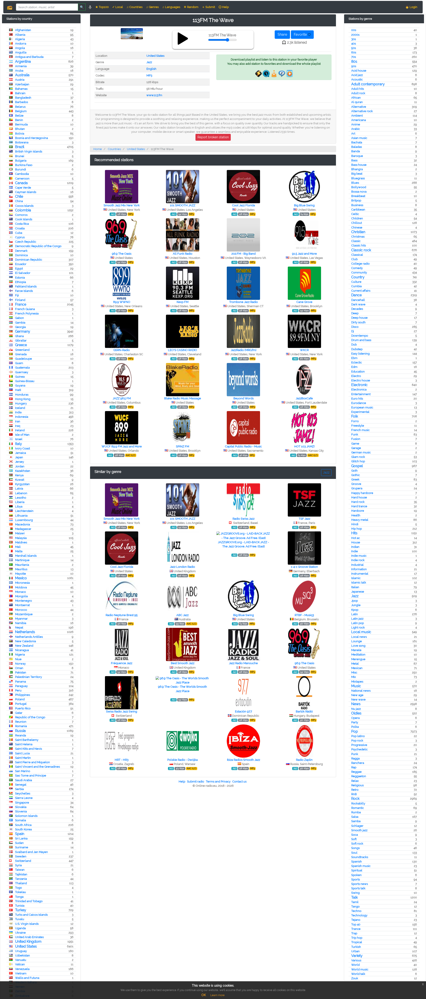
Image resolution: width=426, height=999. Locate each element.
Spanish (356, 861)
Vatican (20, 964)
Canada (21, 183)
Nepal (19, 627)
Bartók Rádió (304, 711)
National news (361, 690)
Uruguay (21, 951)
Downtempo (359, 335)
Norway (20, 663)
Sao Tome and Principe (30, 775)
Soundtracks (359, 857)
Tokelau (20, 892)
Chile (19, 196)
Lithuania (21, 515)
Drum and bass (361, 340)
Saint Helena (23, 744)
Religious (357, 785)
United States (26, 946)
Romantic (357, 808)
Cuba (18, 232)
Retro (355, 789)
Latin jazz (357, 618)
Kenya (19, 475)
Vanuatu (20, 960)
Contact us (239, 781)
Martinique (22, 560)
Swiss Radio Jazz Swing (121, 711)
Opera (355, 718)
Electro (356, 376)
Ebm (354, 358)
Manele (356, 650)
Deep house (359, 317)
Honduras (21, 394)
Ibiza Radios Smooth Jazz (243, 759)
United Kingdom (28, 941)
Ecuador (20, 264)
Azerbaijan (22, 84)
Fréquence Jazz (121, 663)
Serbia (19, 789)
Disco (355, 326)
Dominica (21, 255)
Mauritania (22, 564)
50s (353, 48)
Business (357, 205)
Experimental (360, 412)
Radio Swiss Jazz (243, 518)
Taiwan (20, 869)
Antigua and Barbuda (29, 57)
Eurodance (358, 403)
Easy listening (360, 353)
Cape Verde (23, 187)
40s (353, 43)
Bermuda (21, 124)
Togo (18, 887)
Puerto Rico (23, 708)
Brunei (19, 156)
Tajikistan (21, 874)
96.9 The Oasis (121, 253)
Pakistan (20, 672)
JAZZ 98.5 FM (122, 398)
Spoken (356, 875)
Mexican (357, 668)
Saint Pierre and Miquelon (32, 762)
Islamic (356, 578)
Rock (355, 798)
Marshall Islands (26, 555)
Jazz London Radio (182, 566)
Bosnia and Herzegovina (31, 138)
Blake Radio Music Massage (182, 398)
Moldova (21, 587)
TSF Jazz (304, 518)
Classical (357, 254)
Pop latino (358, 736)
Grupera (356, 488)
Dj (352, 331)
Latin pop (357, 623)
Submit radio (195, 781)
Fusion (355, 439)
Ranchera (357, 763)
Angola (20, 48)
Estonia (20, 277)
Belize (19, 115)
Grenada (21, 354)
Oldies (356, 713)
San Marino (22, 771)
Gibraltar (21, 340)
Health (355, 515)
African (356, 97)
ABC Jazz (182, 615)
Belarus (20, 106)
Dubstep (357, 349)
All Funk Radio (182, 253)
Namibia (20, 623)
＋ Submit (208, 7)
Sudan (19, 843)
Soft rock (357, 843)
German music (361, 452)
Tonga (19, 896)
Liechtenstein (24, 511)
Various (356, 960)
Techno (356, 911)
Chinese (356, 227)
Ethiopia (20, 282)
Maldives (21, 542)
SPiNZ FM (182, 446)
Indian (355, 546)
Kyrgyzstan (22, 484)
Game (355, 443)
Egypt (19, 268)
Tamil (355, 902)
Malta (18, 551)
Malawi (20, 533)
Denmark (21, 250)
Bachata (356, 142)
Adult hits (357, 88)
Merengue (358, 659)
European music (362, 407)
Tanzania (21, 878)
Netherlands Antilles (29, 636)
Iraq (17, 425)
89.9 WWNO (121, 302)
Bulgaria (20, 160)
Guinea (20, 376)
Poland (20, 699)
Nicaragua (22, 650)
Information (359, 569)
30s (353, 39)
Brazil (19, 147)
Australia (22, 75)
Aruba (19, 70)
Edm (354, 367)
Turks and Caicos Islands (31, 914)
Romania (21, 726)
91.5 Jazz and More (304, 253)
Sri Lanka (21, 838)
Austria (19, 79)
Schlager (357, 825)
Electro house (360, 380)
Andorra (20, 43)
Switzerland (23, 860)
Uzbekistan (22, 955)
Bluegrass (358, 178)
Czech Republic (25, 241)
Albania (20, 34)
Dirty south (358, 322)
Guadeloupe (23, 358)
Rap (353, 767)
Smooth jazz (359, 830)
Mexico (21, 578)
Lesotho (20, 497)
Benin (19, 120)
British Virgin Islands (28, 151)
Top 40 (355, 924)
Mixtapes (357, 681)
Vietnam (20, 973)
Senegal (20, 784)
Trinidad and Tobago (29, 901)
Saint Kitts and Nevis (28, 748)
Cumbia (356, 286)
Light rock (358, 627)
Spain (19, 834)
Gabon (19, 318)
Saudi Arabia (23, 780)
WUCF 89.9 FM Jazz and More (122, 446)
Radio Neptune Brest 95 (122, 615)
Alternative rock (362, 111)
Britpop (356, 200)
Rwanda (20, 735)
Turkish (356, 946)
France (20, 304)
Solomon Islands (26, 816)
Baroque (357, 156)
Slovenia (21, 811)
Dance (356, 295)
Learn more (217, 995)
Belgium (21, 111)
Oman (19, 668)
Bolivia (19, 133)
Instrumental (359, 573)
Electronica (359, 389)
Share (282, 34)
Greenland (22, 349)
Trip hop (356, 937)
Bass (354, 160)
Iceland (20, 408)
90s (353, 66)
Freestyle (357, 425)
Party (354, 722)
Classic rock (361, 250)
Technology (359, 915)
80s (354, 61)
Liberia (19, 502)
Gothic (355, 475)
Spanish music (361, 866)
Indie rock (358, 560)
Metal (355, 663)
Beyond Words (243, 398)
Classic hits (358, 245)
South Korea (23, 829)
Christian (358, 232)
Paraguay (21, 686)
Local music (361, 632)
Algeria (20, 39)
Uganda (20, 928)
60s (353, 52)
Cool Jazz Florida (243, 205)
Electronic (359, 385)
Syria (18, 865)
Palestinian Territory (28, 677)
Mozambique (24, 614)
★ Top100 (102, 7)
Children (357, 218)
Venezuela (22, 969)
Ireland (20, 430)
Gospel (357, 466)
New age (357, 695)
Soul (354, 852)
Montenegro (23, 600)
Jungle (356, 605)
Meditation (358, 654)
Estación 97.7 (243, 711)
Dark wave (358, 304)
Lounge (356, 641)
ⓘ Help (224, 7)
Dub (354, 344)
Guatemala (22, 367)
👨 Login (411, 7)
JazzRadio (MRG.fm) (243, 350)
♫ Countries (134, 7)
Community (359, 272)
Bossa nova (359, 191)
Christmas (358, 236)
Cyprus (20, 237)
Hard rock (358, 501)
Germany (22, 331)
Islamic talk (358, 582)
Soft (354, 839)
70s (353, 57)
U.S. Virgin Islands (27, 923)
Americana (358, 120)
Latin (354, 614)
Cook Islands (23, 219)
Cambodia (22, 174)
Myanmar (21, 618)
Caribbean (358, 209)
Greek (355, 479)
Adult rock (358, 93)
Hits (354, 533)
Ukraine (20, 932)
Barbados (21, 102)
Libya (18, 506)
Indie (354, 551)
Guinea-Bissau (24, 381)
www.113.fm (154, 95)
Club (354, 259)
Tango (355, 906)
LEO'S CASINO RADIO (182, 350)
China (19, 201)
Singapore (22, 802)
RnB (354, 794)
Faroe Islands (24, 291)
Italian (355, 587)
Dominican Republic (28, 259)
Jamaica (20, 453)
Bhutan (20, 129)
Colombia (23, 210)
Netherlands (25, 632)
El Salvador (22, 273)
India (18, 412)
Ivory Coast (22, 448)
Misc (354, 672)
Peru (18, 690)
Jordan (19, 466)
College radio (360, 263)
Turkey (20, 910)
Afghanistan (23, 30)
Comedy (357, 268)
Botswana (21, 142)
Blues (355, 182)
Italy (18, 444)
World (355, 964)
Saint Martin (23, 757)
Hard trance (359, 506)
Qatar (18, 712)
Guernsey (21, 372)
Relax (355, 780)
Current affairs (360, 290)
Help (182, 781)
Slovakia (20, 807)
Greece (21, 345)
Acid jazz (357, 75)
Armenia (21, 66)
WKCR (304, 350)
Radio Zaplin (304, 759)
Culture (356, 281)
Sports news (359, 884)
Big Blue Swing (304, 205)
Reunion (20, 721)
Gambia (20, 322)
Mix (353, 677)
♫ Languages (171, 7)
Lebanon (21, 493)
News (356, 704)
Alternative (358, 106)
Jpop (354, 600)
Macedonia (22, 524)
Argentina (23, 61)
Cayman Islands (25, 192)
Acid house (358, 70)
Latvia (19, 488)
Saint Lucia (22, 753)
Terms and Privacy (218, 781)
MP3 (149, 75)
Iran (17, 421)
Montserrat (22, 605)
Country (358, 277)
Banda (355, 151)
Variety (357, 956)
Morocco (21, 609)
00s (353, 30)
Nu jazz (356, 708)
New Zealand (24, 645)
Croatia (20, 228)
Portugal (21, 703)
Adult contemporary (368, 84)
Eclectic (356, 362)
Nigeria (20, 654)
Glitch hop (358, 461)
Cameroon (22, 178)
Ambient (357, 115)
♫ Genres (152, 7)
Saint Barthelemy (26, 739)
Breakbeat (358, 196)
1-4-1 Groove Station (304, 566)
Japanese (357, 591)
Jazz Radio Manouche (243, 663)
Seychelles (22, 793)
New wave (358, 699)
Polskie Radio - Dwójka (182, 759)
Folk (354, 416)
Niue (18, 659)
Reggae (356, 771)
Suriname (21, 847)
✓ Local (117, 7)
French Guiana (25, 309)
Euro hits (357, 398)
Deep (355, 313)
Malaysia (21, 538)
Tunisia (19, 905)
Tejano (355, 919)
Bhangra (357, 169)
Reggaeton (358, 776)
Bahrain (20, 93)
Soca (354, 834)
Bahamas (21, 88)
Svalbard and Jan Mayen (31, 852)
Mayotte (20, 573)
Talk (354, 897)
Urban (355, 951)
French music (360, 430)
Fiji (17, 295)
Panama (20, 681)
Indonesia (21, 416)
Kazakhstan (22, 470)
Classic (356, 241)
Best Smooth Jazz (182, 663)
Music (356, 686)
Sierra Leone (24, 798)
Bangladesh (23, 97)
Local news (359, 636)
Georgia (20, 327)
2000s (355, 34)
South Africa (23, 825)
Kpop (354, 609)
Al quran (357, 102)
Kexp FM (182, 302)
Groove (356, 484)
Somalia (20, 820)
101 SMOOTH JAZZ (182, 205)
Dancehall (358, 300)
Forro (355, 421)
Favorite (301, 34)
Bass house (359, 164)
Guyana (20, 385)
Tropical (356, 942)
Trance (356, 929)
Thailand (21, 883)
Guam (19, 363)
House (355, 542)
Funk (354, 434)
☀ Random (191, 7)
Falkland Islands (26, 286)
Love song (358, 645)
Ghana (19, 336)
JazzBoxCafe (304, 398)
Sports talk (358, 888)
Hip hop (356, 528)
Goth (354, 470)
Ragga (355, 758)
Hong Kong (22, 399)
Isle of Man (22, 434)
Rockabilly (358, 803)
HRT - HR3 (121, 759)
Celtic (355, 214)
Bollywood (358, 187)
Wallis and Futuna (27, 977)
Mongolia (21, 596)
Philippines (22, 695)
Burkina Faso (23, 165)
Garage (356, 448)
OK (203, 995)
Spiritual (356, 870)
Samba (356, 821)
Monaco (20, 591)
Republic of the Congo (30, 717)
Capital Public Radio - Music (243, 446)
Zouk (354, 978)
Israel (18, 439)
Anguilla (20, 52)
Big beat (356, 173)
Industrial (357, 564)
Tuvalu (19, 919)
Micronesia (22, 582)
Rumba (356, 812)
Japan (19, 457)
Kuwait (19, 479)
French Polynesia (27, 313)
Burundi (20, 169)
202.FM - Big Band (243, 253)
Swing (355, 892)
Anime (355, 124)
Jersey (19, 461)
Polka (355, 726)
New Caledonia (25, 641)
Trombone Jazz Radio (243, 302)
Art (353, 133)
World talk (358, 974)
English (151, 68)
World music (359, 969)
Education (358, 371)
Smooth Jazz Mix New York (122, 205)
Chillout (356, 222)
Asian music (359, 138)
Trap (354, 933)
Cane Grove (304, 302)
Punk (354, 754)
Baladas (356, 146)
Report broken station (213, 137)
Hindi (354, 524)
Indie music (359, 555)
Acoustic (357, 79)
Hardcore (357, 510)
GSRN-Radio (121, 350)
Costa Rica (22, 223)
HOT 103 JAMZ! (304, 446)
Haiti (18, 390)
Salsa (354, 816)
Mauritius (21, 569)
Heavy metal (359, 519)
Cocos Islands (24, 205)
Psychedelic (359, 749)
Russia (20, 731)
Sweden (20, 856)
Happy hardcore (362, 493)
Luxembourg (24, 520)
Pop (354, 731)
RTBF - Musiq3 (304, 615)
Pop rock (357, 740)
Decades (357, 308)
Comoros (21, 215)
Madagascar (23, 529)
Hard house (359, 497)
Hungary (21, 403)
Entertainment (361, 394)
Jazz (355, 596)
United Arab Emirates (29, 937)
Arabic (355, 129)
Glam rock (358, 457)
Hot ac (355, 538)
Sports (355, 879)
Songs (355, 848)
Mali (18, 546)
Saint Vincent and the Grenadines (37, 766)
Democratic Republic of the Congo (38, 246)
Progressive (359, 745)
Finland (20, 300)
